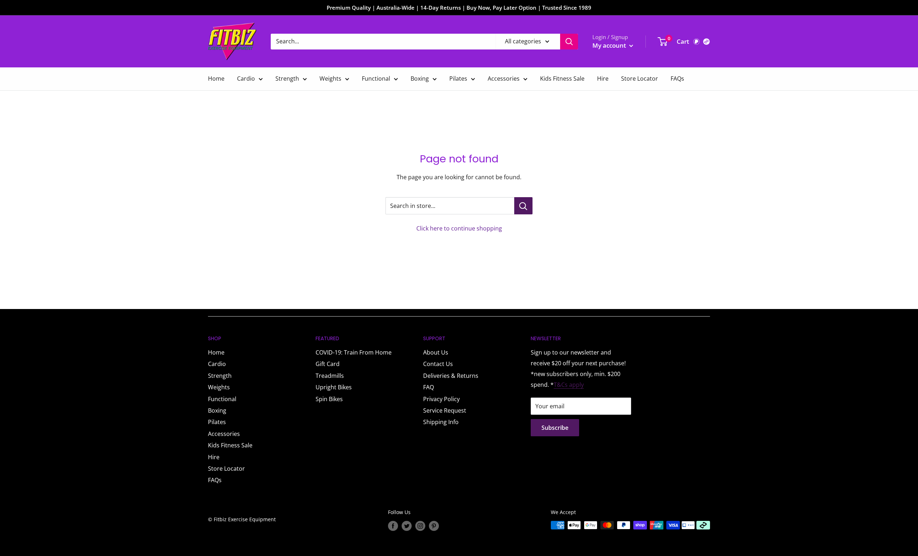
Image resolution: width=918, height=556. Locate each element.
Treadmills (330, 376)
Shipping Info (441, 422)
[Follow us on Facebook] (393, 526)
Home (216, 78)
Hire (603, 78)
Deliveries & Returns (450, 376)
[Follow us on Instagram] (420, 526)
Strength (287, 78)
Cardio (246, 78)
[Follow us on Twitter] (407, 526)
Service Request (444, 410)
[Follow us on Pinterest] (434, 526)
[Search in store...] (523, 205)
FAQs (677, 78)
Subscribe (554, 428)
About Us (435, 352)
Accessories (504, 78)
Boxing (420, 78)
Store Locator (639, 78)
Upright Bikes (334, 387)
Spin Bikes (329, 399)
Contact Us (438, 364)
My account (610, 45)
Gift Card (328, 364)
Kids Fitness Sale (562, 78)
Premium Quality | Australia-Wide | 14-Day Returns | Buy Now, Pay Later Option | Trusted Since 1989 (459, 7)
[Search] (569, 41)
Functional (376, 78)
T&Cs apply (569, 385)
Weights (330, 78)
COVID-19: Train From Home (354, 352)
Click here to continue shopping (459, 228)
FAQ (428, 387)
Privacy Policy (441, 399)
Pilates (458, 78)
